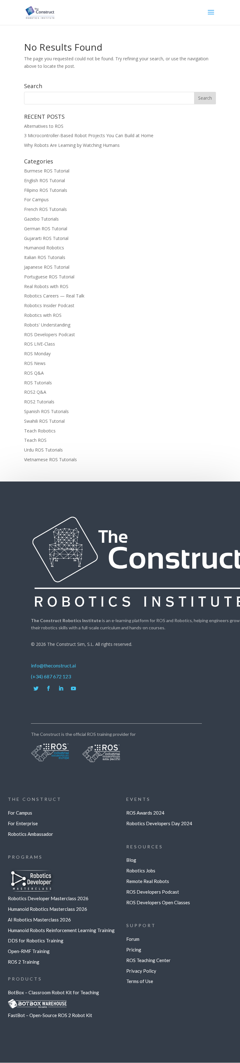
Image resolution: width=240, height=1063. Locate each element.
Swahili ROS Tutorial (44, 421)
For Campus (36, 199)
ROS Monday (37, 354)
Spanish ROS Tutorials (46, 411)
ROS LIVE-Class (39, 344)
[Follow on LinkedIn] (61, 688)
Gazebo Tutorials (41, 219)
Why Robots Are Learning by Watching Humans (72, 145)
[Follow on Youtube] (73, 688)
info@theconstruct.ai (53, 665)
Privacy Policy (141, 971)
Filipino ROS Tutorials (45, 190)
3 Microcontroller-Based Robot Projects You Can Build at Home (88, 135)
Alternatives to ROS (43, 126)
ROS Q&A (34, 373)
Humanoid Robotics (44, 248)
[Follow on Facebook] (48, 688)
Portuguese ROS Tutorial (49, 277)
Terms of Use (139, 981)
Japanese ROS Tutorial (46, 267)
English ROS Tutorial (44, 180)
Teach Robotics (40, 431)
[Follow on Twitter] (36, 688)
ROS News (35, 363)
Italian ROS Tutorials (44, 257)
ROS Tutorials (38, 383)
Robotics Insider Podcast (49, 305)
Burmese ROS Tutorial (46, 171)
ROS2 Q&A (35, 392)
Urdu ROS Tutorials (43, 450)
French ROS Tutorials (45, 209)
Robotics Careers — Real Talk (54, 296)
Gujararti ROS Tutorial (46, 238)
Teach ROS (35, 440)
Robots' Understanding (47, 325)
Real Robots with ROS (46, 286)
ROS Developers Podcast (49, 334)
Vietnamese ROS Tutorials (50, 459)
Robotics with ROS (43, 315)
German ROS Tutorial (45, 229)
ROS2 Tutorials (39, 402)
